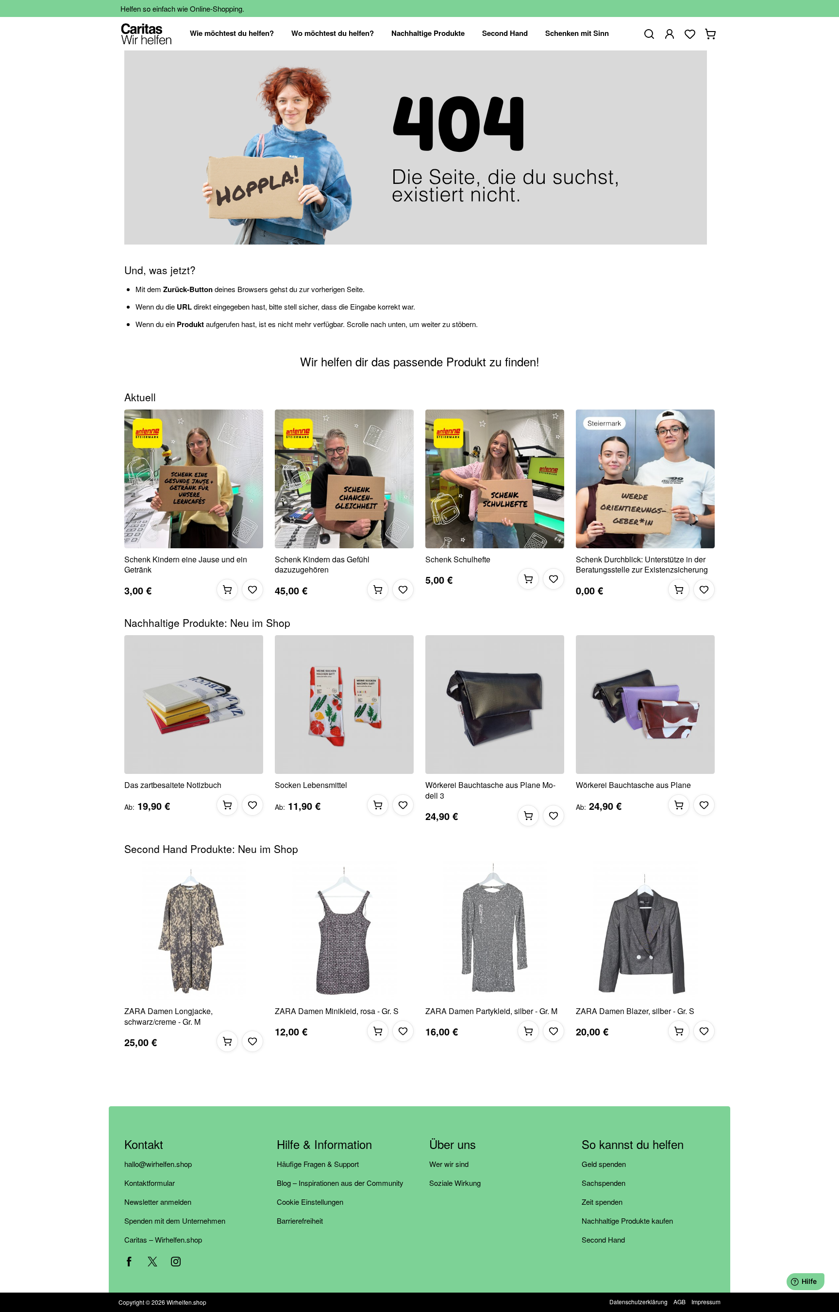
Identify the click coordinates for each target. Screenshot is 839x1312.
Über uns (452, 1144)
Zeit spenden (602, 1202)
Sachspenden (603, 1183)
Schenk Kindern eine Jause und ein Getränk (185, 564)
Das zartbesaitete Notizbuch (172, 785)
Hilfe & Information (324, 1144)
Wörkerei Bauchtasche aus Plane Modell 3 (490, 790)
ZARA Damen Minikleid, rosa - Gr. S (337, 1011)
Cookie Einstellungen (310, 1202)
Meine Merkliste (690, 34)
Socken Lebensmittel (311, 785)
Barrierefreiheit (300, 1220)
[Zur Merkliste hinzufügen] (252, 589)
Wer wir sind (449, 1164)
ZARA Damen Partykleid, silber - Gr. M (491, 1011)
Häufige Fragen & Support (318, 1164)
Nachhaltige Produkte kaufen (627, 1220)
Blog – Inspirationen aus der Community (340, 1183)
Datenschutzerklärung (638, 1301)
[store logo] (146, 34)
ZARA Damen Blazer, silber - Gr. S (635, 1011)
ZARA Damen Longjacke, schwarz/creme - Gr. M (168, 1016)
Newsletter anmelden (157, 1202)
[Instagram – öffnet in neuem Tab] (175, 1261)
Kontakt (143, 1144)
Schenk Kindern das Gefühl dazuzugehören (322, 564)
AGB (679, 1301)
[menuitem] (232, 33)
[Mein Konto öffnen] (669, 34)
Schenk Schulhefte (457, 559)
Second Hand (603, 1239)
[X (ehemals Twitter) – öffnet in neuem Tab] (152, 1261)
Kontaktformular (149, 1183)
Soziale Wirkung (455, 1183)
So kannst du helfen (633, 1144)
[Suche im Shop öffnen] (649, 34)
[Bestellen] (227, 589)
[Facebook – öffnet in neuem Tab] (129, 1261)
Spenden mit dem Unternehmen (174, 1220)
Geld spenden (604, 1164)
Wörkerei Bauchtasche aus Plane (633, 785)
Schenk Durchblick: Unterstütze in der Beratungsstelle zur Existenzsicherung (642, 564)
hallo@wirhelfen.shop (158, 1164)
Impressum (706, 1301)
